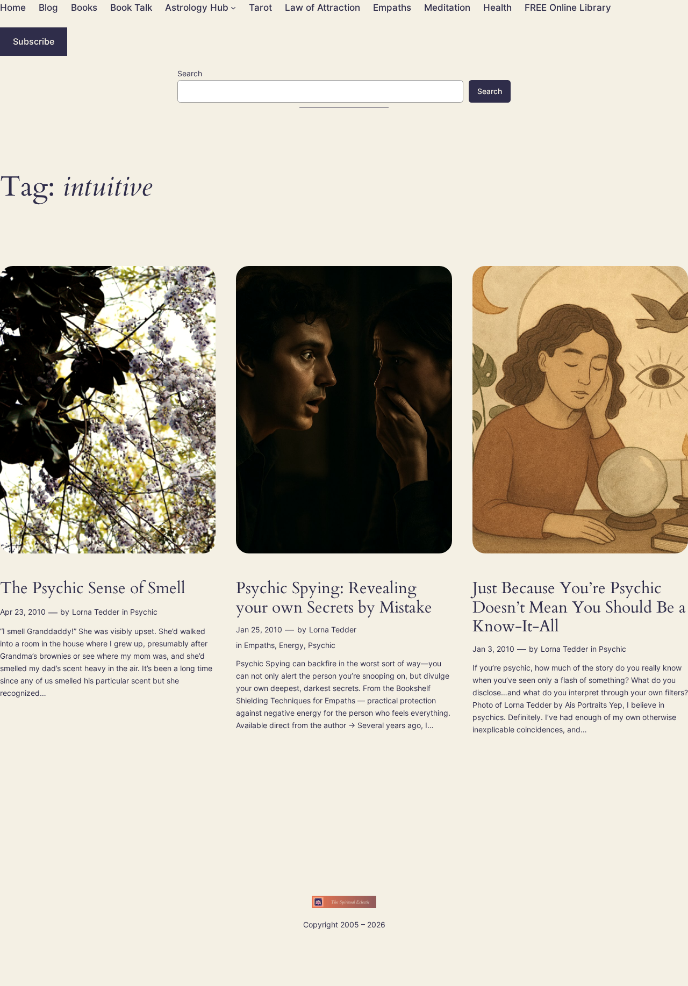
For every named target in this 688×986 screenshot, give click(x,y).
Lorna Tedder (95, 611)
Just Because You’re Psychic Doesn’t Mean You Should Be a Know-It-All (579, 608)
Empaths (259, 645)
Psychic (143, 611)
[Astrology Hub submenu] (233, 7)
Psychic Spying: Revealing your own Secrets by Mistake (334, 598)
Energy (291, 645)
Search (189, 73)
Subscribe (33, 41)
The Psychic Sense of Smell (92, 589)
